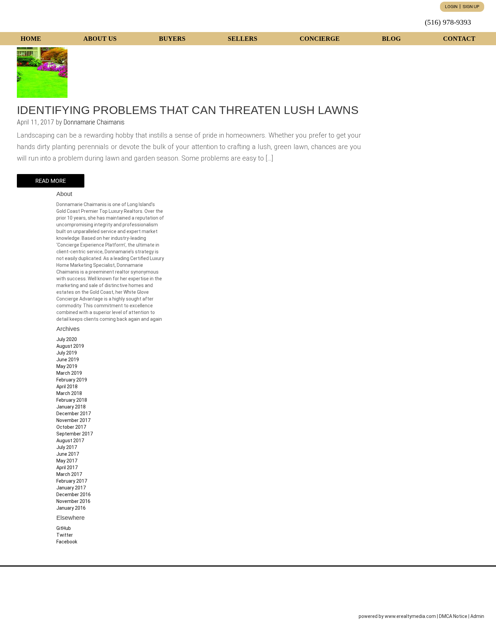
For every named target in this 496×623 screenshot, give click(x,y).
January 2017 (71, 487)
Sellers (242, 38)
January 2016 (71, 508)
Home (31, 38)
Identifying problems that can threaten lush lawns (188, 110)
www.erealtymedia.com (410, 616)
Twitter (64, 535)
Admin (477, 616)
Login (451, 6)
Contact (459, 38)
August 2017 (70, 440)
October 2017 (71, 427)
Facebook (66, 541)
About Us (100, 38)
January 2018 (71, 406)
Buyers (172, 38)
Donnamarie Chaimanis (94, 122)
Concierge (320, 38)
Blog (391, 38)
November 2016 (73, 501)
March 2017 (69, 474)
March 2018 (69, 393)
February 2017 (71, 481)
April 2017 (67, 467)
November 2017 (73, 420)
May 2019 (66, 366)
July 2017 (66, 447)
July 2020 (66, 339)
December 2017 (73, 413)
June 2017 (67, 454)
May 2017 (66, 460)
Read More (50, 180)
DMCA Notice (453, 616)
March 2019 (69, 373)
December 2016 (73, 494)
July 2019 (66, 353)
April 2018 (67, 386)
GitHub (63, 528)
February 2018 (71, 400)
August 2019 (70, 346)
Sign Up (471, 6)
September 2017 (74, 433)
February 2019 (71, 380)
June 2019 (67, 359)
